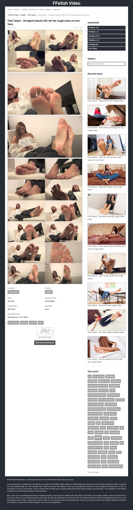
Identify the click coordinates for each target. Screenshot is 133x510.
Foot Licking (111, 404)
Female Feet (113, 395)
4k (90, 376)
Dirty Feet (103, 390)
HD (98, 423)
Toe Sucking (94, 461)
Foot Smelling (114, 409)
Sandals (114, 443)
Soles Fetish (94, 457)
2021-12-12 (12, 28)
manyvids (114, 432)
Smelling (92, 452)
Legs (91, 432)
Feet (112, 390)
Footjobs (104, 418)
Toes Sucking (94, 466)
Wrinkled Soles (116, 466)
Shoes (113, 447)
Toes (104, 461)
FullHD (91, 423)
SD (121, 443)
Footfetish (93, 418)
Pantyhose (116, 438)
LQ (106, 432)
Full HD (33, 322)
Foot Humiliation (96, 404)
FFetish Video (66, 3)
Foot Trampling (95, 414)
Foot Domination (106, 400)
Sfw (106, 447)
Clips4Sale (114, 386)
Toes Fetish (113, 461)
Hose (103, 428)
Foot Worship (110, 414)
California (116, 381)
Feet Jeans (13, 292)
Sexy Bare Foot (95, 447)
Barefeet (110, 376)
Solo (103, 457)
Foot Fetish (120, 400)
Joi (121, 428)
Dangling (92, 390)
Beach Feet (104, 381)
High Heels (93, 428)
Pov (106, 443)
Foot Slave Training (97, 409)
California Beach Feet (98, 386)
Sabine (49, 292)
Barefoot (92, 381)
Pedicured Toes (95, 443)
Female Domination (97, 395)
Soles (119, 452)
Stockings (112, 457)
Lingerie (99, 432)
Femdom (92, 400)
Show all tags (93, 472)
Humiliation (113, 428)
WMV (105, 466)
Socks (111, 452)
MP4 (41, 322)
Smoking (102, 452)
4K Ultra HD (98, 376)
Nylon (106, 438)
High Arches (108, 423)
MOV (91, 438)
